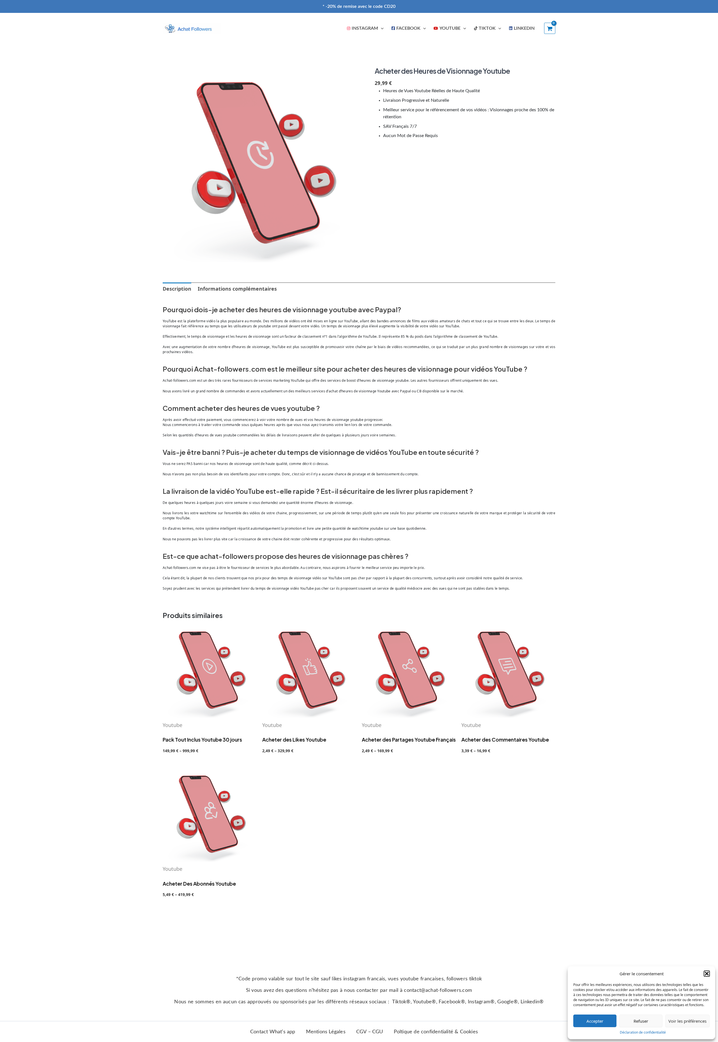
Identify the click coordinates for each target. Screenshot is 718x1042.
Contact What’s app (272, 1031)
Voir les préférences (687, 1021)
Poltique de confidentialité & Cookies (436, 1031)
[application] (381, 28)
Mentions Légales (326, 1031)
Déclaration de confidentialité (643, 1032)
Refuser (641, 1021)
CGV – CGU (369, 1031)
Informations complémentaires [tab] (237, 288)
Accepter (594, 1021)
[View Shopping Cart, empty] (549, 28)
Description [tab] (177, 288)
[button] (707, 973)
